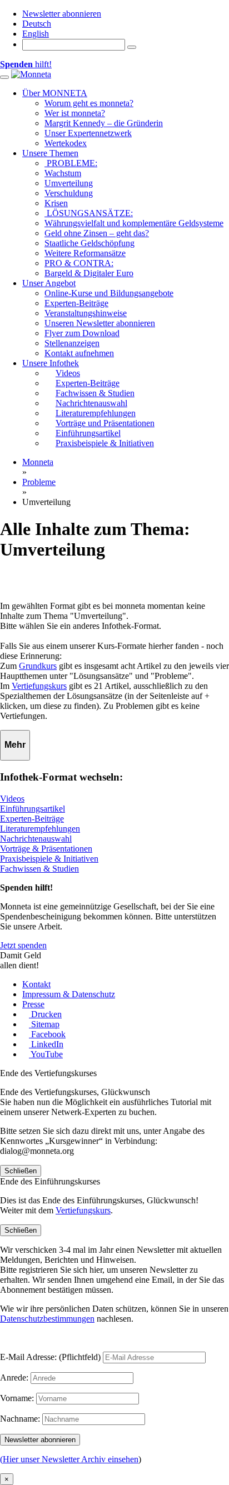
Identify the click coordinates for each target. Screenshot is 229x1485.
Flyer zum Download (82, 333)
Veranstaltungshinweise (85, 313)
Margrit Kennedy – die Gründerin (103, 123)
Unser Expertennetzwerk (88, 133)
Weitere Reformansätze (85, 253)
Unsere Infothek (50, 363)
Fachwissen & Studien (39, 868)
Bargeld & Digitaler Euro (88, 273)
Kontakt (36, 984)
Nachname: (20, 1418)
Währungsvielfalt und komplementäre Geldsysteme (133, 223)
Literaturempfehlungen (40, 828)
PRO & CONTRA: (78, 263)
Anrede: (14, 1377)
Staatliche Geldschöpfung (89, 243)
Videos (12, 798)
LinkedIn (46, 1044)
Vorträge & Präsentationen (46, 848)
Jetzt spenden (23, 945)
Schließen (20, 1171)
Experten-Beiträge (76, 303)
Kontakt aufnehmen (79, 353)
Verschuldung (68, 193)
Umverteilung (68, 183)
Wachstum (62, 173)
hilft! (26, 64)
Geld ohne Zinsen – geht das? (96, 233)
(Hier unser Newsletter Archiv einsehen (69, 1459)
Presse (33, 1004)
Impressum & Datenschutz (68, 994)
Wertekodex (65, 143)
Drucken (45, 1014)
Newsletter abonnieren (61, 13)
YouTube (46, 1054)
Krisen (56, 203)
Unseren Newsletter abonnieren (99, 323)
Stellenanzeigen (71, 343)
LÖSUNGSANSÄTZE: (88, 213)
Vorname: (17, 1398)
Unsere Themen (50, 153)
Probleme (39, 482)
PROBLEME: (70, 163)
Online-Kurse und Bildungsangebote (108, 293)
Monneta (37, 462)
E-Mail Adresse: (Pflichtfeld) (50, 1357)
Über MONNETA (54, 93)
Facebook (47, 1034)
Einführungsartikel (32, 808)
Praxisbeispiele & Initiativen (49, 858)
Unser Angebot (49, 283)
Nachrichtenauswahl (36, 838)
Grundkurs (38, 666)
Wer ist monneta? (74, 113)
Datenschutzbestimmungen (47, 1318)
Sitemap (44, 1024)
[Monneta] (31, 74)
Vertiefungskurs (39, 686)
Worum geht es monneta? (88, 103)
